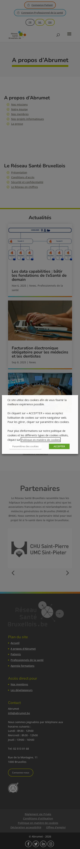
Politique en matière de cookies (40, 439)
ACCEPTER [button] (59, 446)
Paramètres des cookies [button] (25, 446)
